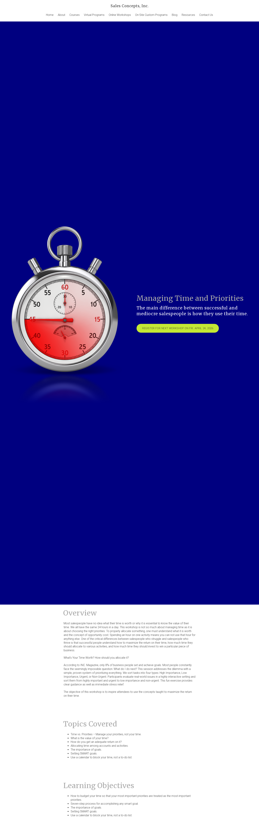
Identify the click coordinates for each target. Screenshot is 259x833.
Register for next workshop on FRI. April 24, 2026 (177, 328)
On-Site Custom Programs (151, 15)
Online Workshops (120, 15)
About (61, 15)
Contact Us (206, 15)
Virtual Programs (94, 15)
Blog (174, 15)
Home (50, 15)
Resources (188, 15)
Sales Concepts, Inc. (130, 6)
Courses (74, 15)
